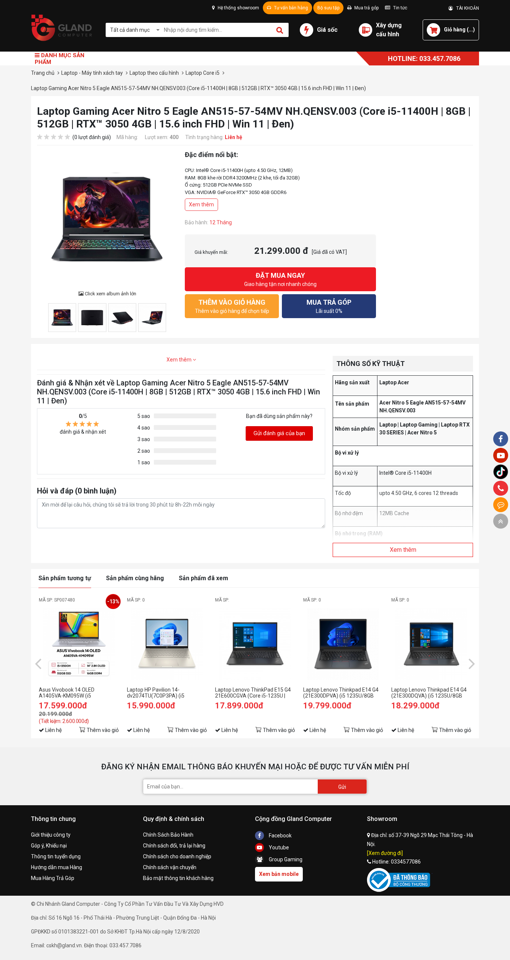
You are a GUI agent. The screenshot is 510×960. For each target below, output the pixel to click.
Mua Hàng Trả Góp (52, 878)
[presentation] (38, 663)
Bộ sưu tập (328, 7)
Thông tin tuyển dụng (56, 856)
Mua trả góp (366, 7)
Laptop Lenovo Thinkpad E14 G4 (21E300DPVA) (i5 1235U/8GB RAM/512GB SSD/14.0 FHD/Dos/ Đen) (341, 693)
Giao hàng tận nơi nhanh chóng (280, 279)
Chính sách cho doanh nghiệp (177, 856)
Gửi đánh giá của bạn (279, 433)
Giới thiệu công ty (51, 835)
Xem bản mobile (279, 874)
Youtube (278, 847)
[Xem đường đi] (385, 853)
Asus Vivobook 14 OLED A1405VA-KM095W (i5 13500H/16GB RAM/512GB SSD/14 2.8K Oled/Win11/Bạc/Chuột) (71, 693)
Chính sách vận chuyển (169, 867)
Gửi (342, 787)
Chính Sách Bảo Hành (168, 835)
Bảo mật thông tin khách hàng (178, 878)
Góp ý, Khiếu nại (49, 846)
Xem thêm (201, 204)
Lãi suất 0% (329, 306)
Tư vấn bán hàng (290, 7)
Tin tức (399, 7)
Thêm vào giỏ (103, 730)
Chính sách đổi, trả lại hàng (174, 846)
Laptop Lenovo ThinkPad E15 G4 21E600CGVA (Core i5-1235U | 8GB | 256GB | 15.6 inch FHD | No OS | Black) (253, 693)
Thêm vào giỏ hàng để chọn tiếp (232, 306)
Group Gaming (285, 859)
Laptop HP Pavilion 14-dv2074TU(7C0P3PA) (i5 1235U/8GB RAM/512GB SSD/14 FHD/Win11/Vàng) (165, 693)
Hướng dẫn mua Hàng (56, 867)
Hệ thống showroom (238, 7)
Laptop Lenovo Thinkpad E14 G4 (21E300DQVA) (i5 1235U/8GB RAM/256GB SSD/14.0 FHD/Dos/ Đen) (429, 693)
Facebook (280, 836)
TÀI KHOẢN (466, 8)
